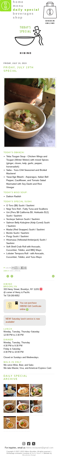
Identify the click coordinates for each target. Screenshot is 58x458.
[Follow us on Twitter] (34, 444)
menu (18, 5)
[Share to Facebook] (22, 267)
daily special (26, 9)
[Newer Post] (8, 276)
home (18, 2)
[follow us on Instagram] (24, 444)
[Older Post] (12, 276)
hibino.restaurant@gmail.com (39, 447)
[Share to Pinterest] (25, 267)
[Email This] (13, 267)
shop (18, 17)
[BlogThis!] (16, 267)
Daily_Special (15, 271)
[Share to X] (19, 267)
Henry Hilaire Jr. (37, 453)
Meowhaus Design (29, 455)
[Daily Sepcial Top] (53, 276)
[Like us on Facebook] (29, 444)
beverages (23, 13)
